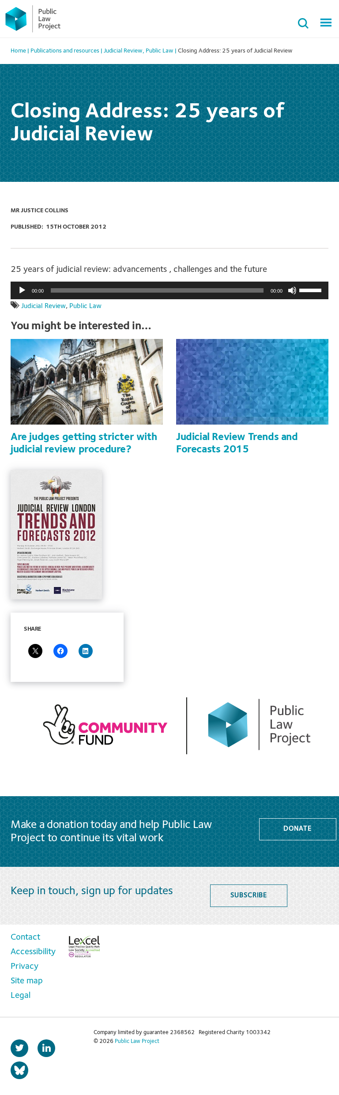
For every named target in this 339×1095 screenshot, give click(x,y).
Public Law (85, 306)
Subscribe (248, 895)
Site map (27, 981)
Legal (20, 995)
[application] (169, 290)
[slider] (311, 289)
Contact (25, 937)
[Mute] (292, 290)
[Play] (22, 290)
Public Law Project (137, 1041)
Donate (297, 828)
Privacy (24, 966)
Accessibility (33, 952)
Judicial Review (43, 306)
